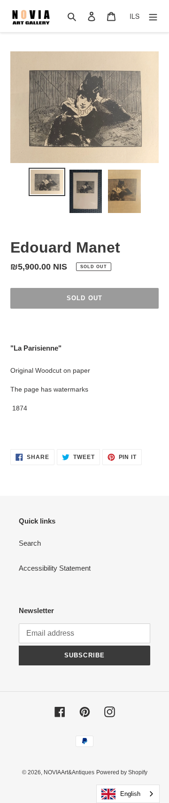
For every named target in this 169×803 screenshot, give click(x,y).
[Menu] (153, 16)
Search (30, 543)
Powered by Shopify (121, 772)
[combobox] (128, 794)
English (130, 793)
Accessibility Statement (55, 568)
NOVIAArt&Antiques (69, 772)
